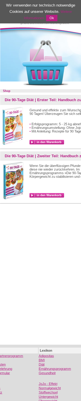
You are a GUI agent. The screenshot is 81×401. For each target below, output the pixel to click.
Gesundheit (47, 373)
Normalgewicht (50, 388)
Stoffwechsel (48, 392)
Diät (42, 364)
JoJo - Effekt (48, 384)
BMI (42, 360)
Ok (52, 18)
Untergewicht (48, 397)
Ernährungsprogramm (55, 369)
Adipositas (46, 356)
